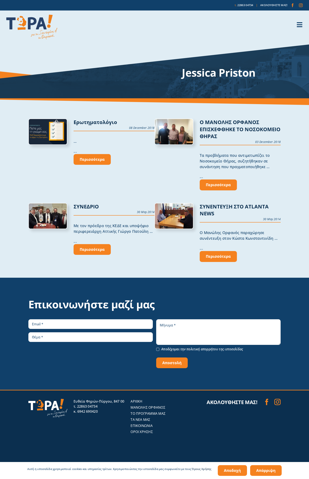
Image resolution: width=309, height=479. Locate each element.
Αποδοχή (232, 470)
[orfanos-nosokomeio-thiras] (174, 120)
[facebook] (292, 5)
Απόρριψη (266, 470)
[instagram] (301, 5)
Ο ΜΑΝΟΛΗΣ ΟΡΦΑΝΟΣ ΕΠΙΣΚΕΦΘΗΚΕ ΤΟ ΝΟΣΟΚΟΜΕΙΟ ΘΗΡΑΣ (240, 129)
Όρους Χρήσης (201, 469)
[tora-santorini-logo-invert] (47, 400)
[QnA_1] (48, 120)
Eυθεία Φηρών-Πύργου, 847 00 (99, 401)
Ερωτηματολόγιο (95, 122)
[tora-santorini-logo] (31, 16)
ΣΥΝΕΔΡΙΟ (86, 206)
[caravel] (48, 205)
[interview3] (174, 205)
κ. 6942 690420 (86, 411)
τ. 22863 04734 (86, 406)
